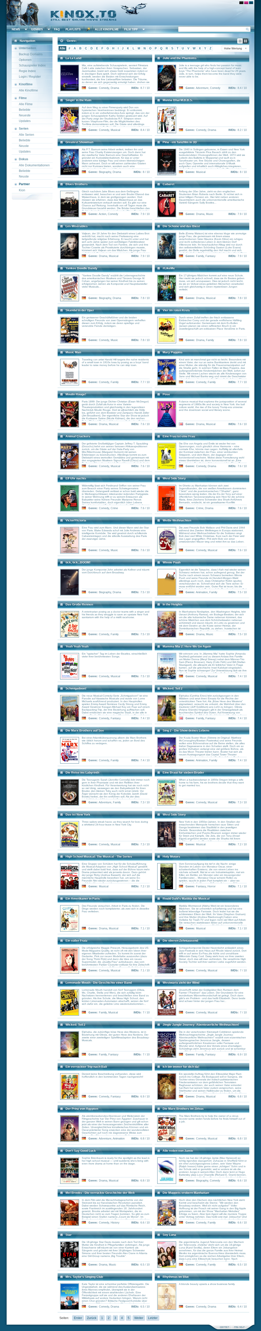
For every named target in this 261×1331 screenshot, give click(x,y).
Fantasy (210, 255)
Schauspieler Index (32, 65)
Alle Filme (26, 104)
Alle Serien (26, 135)
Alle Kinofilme (107, 29)
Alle (62, 48)
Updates (25, 121)
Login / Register (30, 76)
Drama (115, 87)
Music (209, 213)
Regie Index (27, 71)
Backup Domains (31, 54)
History (115, 1222)
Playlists (73, 29)
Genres (37, 29)
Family (200, 255)
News (16, 29)
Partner (24, 184)
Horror (211, 886)
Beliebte (24, 110)
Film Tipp (131, 29)
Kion (22, 190)
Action (102, 213)
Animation (202, 592)
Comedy (104, 87)
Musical (115, 129)
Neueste (25, 115)
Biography (105, 171)
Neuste (24, 146)
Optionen (25, 60)
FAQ (57, 29)
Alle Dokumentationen (34, 165)
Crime (114, 508)
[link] (130, 12)
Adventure (202, 87)
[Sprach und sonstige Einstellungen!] (88, 29)
